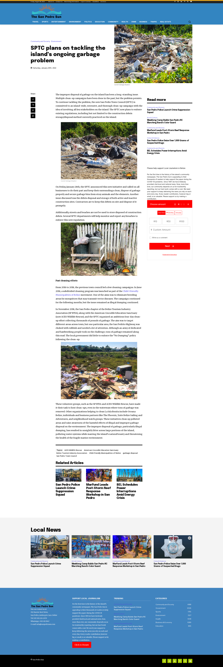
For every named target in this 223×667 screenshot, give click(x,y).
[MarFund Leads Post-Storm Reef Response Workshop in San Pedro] (99, 475)
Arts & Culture (152, 118)
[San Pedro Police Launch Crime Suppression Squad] (69, 475)
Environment (56, 41)
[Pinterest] (184, 1)
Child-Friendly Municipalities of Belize (105, 453)
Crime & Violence (153, 138)
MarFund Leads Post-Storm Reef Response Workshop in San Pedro (98, 491)
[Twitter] (187, 1)
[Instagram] (178, 1)
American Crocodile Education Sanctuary (101, 450)
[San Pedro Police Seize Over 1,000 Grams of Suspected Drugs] (173, 546)
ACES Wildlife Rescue (73, 450)
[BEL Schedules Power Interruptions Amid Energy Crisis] (130, 475)
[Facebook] (175, 1)
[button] (189, 22)
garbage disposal (130, 453)
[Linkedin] (181, 1)
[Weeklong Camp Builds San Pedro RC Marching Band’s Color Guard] (91, 546)
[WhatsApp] (33, 116)
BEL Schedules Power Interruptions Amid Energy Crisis (127, 491)
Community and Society (40, 41)
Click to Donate (82, 645)
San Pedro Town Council (66, 456)
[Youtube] (191, 1)
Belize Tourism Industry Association (71, 453)
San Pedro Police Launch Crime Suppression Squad (68, 489)
